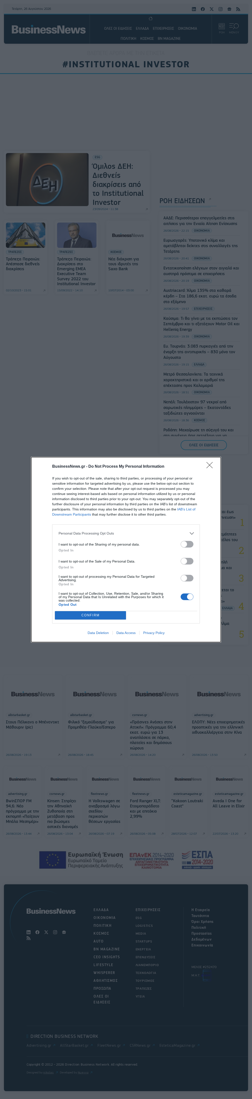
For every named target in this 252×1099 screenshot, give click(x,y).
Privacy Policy (154, 633)
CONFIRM (90, 615)
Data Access (126, 633)
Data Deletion (98, 633)
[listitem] (126, 533)
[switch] (187, 544)
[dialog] (126, 549)
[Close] (211, 466)
